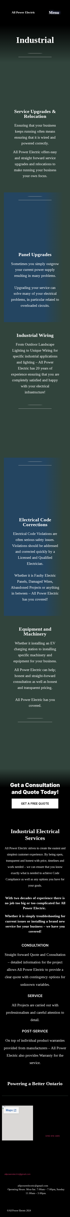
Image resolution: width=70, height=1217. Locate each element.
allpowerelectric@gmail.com (17, 1174)
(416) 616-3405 (52, 1136)
